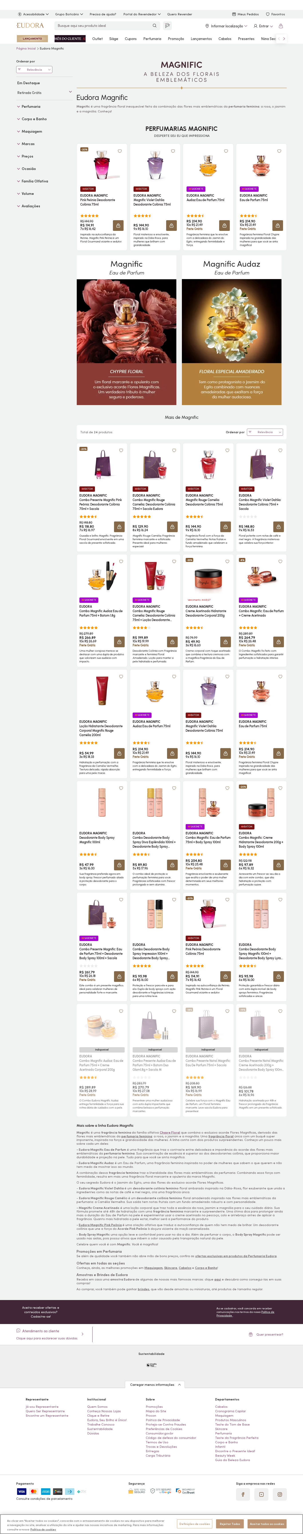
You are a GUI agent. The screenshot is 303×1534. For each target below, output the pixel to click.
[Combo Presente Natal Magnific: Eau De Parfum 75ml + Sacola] (208, 1025)
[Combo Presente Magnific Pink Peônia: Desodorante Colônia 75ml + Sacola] (102, 464)
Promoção (176, 38)
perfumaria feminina (136, 1136)
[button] (118, 225)
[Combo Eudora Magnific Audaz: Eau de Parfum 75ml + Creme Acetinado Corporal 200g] (102, 1025)
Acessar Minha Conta (263, 26)
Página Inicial (26, 48)
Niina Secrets (271, 38)
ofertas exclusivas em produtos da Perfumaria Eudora (236, 1256)
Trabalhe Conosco (100, 1424)
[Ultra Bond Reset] (32, 39)
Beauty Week (225, 1456)
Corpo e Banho (206, 1268)
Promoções (154, 1407)
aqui (217, 1279)
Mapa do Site (156, 1411)
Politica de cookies (43, 1529)
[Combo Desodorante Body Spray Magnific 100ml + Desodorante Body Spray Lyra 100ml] (261, 914)
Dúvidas (93, 1433)
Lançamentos (201, 38)
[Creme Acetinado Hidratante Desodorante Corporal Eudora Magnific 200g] (208, 575)
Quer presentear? (269, 1334)
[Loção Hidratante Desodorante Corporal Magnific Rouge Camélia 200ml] (102, 691)
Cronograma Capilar (230, 1411)
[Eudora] (30, 26)
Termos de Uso (157, 1442)
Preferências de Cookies (164, 1429)
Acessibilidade (34, 14)
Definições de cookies (194, 1524)
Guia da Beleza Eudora (232, 1460)
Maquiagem (153, 1268)
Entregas (152, 1451)
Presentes (246, 38)
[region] (151, 1524)
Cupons (131, 38)
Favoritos (278, 14)
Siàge (113, 38)
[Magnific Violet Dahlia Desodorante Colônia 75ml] (155, 165)
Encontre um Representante (47, 1416)
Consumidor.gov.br (159, 1433)
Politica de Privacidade (163, 1420)
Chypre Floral (170, 1133)
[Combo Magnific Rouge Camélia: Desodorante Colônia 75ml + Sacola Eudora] (155, 464)
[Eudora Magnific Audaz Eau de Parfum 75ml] (208, 165)
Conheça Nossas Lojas (104, 1411)
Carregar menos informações (152, 1385)
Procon (151, 1416)
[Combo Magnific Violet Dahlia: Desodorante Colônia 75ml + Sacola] (261, 464)
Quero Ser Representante (45, 1411)
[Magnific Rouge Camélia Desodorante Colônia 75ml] (208, 464)
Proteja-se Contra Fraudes (166, 1424)
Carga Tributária (158, 1456)
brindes (143, 1289)
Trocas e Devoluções (161, 1447)
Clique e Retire (98, 1416)
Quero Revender (179, 14)
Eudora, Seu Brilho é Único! (107, 1420)
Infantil (220, 1447)
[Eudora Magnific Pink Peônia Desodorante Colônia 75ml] (102, 165)
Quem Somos (97, 1407)
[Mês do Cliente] (70, 39)
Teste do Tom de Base (232, 1424)
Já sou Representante (42, 1407)
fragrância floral (221, 1136)
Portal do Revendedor (140, 14)
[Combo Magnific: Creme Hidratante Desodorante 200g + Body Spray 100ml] (261, 802)
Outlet (97, 38)
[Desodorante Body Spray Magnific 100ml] (102, 802)
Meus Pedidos (248, 14)
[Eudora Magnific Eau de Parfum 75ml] (261, 165)
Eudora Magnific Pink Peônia (100, 1225)
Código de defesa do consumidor (171, 1438)
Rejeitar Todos (230, 1524)
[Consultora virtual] (167, 25)
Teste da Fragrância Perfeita (236, 1438)
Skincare (170, 1268)
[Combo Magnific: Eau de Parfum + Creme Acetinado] (261, 575)
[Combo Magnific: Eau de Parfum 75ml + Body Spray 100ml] (208, 802)
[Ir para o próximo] (284, 38)
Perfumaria (152, 38)
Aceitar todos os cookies (267, 1524)
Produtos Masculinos (230, 1420)
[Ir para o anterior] (279, 38)
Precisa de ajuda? (103, 14)
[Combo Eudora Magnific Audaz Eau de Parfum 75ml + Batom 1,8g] (102, 575)
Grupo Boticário (67, 14)
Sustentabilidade (100, 1429)
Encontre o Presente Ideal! (235, 1451)
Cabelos (224, 38)
